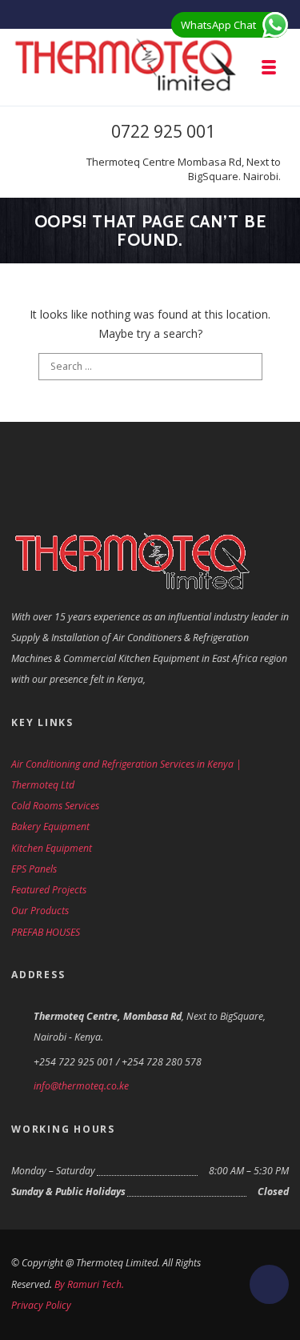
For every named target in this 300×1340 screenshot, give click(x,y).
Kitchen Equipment (51, 848)
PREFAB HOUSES (45, 932)
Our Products (40, 910)
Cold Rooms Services (55, 805)
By (60, 1284)
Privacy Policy (41, 1305)
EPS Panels (34, 869)
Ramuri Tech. (95, 1284)
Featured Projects (48, 890)
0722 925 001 (163, 131)
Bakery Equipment (50, 826)
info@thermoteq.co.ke (81, 1086)
